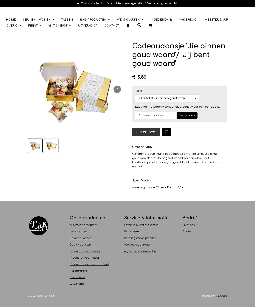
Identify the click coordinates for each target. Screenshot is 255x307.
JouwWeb (221, 296)
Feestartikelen (79, 270)
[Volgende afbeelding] (117, 89)
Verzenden (187, 115)
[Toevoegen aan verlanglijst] (166, 132)
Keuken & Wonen (80, 238)
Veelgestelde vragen (137, 244)
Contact (188, 231)
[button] (35, 145)
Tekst (138, 90)
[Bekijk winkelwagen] (150, 26)
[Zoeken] (139, 25)
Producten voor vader (84, 257)
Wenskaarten (78, 231)
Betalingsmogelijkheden (140, 238)
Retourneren (132, 231)
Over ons (189, 225)
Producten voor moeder (86, 251)
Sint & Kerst (77, 277)
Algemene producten (84, 225)
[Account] (128, 26)
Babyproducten (80, 244)
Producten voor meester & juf (89, 264)
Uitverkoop (77, 284)
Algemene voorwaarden (140, 251)
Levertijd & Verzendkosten (141, 225)
